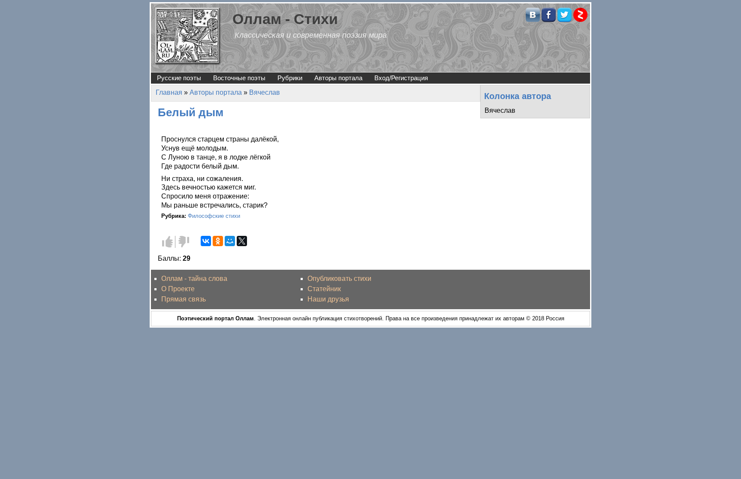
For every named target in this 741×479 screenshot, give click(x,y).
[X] (242, 241)
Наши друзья (328, 299)
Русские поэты (179, 77)
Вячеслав (264, 92)
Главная (169, 92)
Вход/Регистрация (401, 77)
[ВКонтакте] (206, 241)
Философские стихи (214, 216)
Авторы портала (338, 77)
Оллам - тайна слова (194, 278)
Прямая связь (183, 299)
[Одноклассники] (218, 241)
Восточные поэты (239, 77)
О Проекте (178, 288)
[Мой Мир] (230, 241)
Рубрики (289, 77)
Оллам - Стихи (285, 19)
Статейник (324, 288)
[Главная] (188, 35)
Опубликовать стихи (339, 278)
